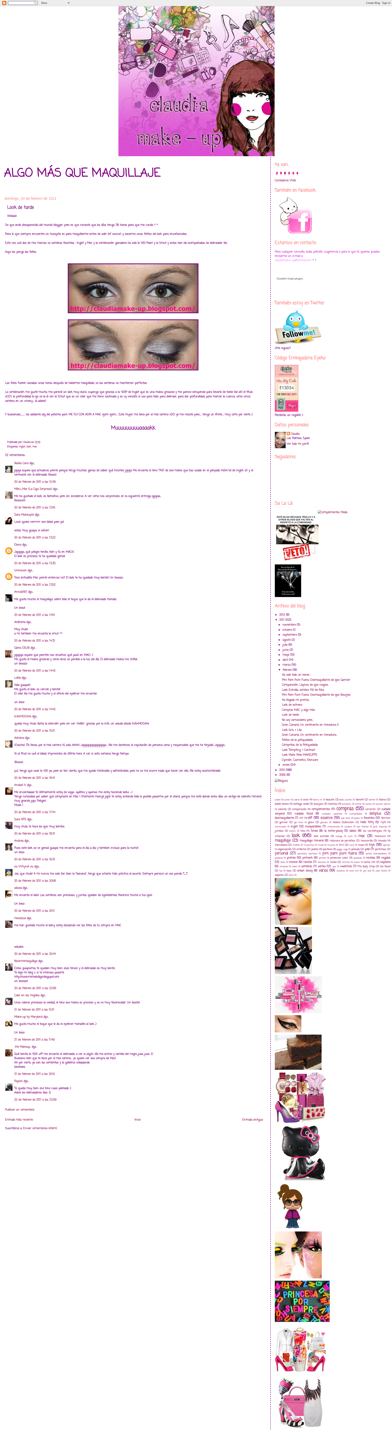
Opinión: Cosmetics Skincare (300, 760)
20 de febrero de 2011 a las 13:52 (35, 585)
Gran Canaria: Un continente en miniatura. (309, 735)
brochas (332, 804)
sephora (385, 862)
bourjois (318, 804)
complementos (321, 809)
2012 (282, 615)
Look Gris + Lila (292, 730)
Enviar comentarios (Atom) (40, 1128)
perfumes (380, 849)
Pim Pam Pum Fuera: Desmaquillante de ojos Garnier (316, 680)
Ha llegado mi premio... (296, 700)
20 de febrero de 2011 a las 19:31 (34, 859)
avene (296, 799)
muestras (309, 845)
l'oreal (314, 831)
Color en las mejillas (27, 995)
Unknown (20, 570)
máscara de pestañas (342, 841)
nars (351, 845)
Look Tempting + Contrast (298, 750)
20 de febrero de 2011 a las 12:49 (35, 482)
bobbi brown (282, 804)
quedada (357, 858)
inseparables (313, 827)
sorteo (321, 866)
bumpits (346, 804)
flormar (385, 818)
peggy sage (342, 849)
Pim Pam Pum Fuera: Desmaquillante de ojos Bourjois (316, 695)
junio (286, 650)
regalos (385, 858)
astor (287, 799)
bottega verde (301, 804)
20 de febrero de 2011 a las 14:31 (34, 641)
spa (334, 866)
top (280, 871)
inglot (22, 447)
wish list (354, 871)
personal (281, 853)
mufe (321, 845)
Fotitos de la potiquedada (297, 740)
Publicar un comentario (19, 1110)
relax (282, 862)
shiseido (284, 866)
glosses (324, 822)
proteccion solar (339, 858)
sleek (294, 866)
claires (368, 804)
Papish (18, 1081)
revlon (333, 862)
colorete (282, 809)
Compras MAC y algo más (298, 710)
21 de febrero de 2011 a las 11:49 (34, 1040)
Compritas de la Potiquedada (300, 745)
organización (285, 849)
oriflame (301, 849)
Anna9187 (20, 592)
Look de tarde (290, 715)
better (372, 799)
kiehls (292, 831)
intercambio (333, 826)
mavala (382, 841)
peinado (355, 849)
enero (287, 765)
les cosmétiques (372, 831)
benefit (360, 800)
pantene (327, 849)
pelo (367, 849)
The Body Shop (366, 866)
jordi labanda (380, 826)
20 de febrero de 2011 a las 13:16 (34, 508)
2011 (282, 620)
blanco (382, 800)
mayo (286, 655)
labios (353, 831)
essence (327, 817)
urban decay (305, 871)
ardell (278, 799)
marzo (287, 665)
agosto (287, 640)
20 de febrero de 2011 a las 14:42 (35, 671)
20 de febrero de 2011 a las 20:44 (35, 954)
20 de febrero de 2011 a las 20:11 (34, 911)
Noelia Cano (21, 463)
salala (357, 862)
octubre (288, 630)
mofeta (296, 845)
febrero (288, 670)
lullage (339, 836)
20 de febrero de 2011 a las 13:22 (35, 538)
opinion (386, 845)
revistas (322, 862)
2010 (282, 770)
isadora (348, 826)
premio (291, 858)
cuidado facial (304, 814)
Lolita (17, 678)
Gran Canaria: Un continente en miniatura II (310, 725)
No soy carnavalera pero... (297, 720)
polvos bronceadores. (376, 853)
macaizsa (20, 918)
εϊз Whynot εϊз (23, 867)
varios (323, 870)
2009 (283, 775)
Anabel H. (20, 785)
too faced (385, 866)
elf (310, 817)
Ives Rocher (362, 826)
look (29, 447)
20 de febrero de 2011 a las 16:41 (34, 778)
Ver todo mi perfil (298, 444)
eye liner (345, 818)
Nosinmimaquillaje (25, 961)
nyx (372, 844)
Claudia (295, 434)
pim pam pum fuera (339, 853)
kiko (303, 831)
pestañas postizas (307, 853)
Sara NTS (20, 819)
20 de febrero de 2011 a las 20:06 (35, 881)
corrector (370, 809)
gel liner (298, 822)
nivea (361, 845)
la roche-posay (333, 831)
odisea (18, 888)
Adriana (19, 738)
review (293, 862)
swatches (346, 866)
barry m (317, 799)
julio (285, 645)
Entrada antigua (252, 1120)
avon (305, 800)
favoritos (369, 818)
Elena (17, 545)
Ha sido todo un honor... (296, 675)
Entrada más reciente (19, 1120)
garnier (284, 822)
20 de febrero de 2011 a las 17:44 (34, 812)
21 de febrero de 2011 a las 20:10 (34, 1074)
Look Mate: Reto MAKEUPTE (299, 755)
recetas (370, 858)
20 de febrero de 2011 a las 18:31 (34, 834)
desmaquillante (284, 818)
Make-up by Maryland (28, 1017)
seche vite (369, 862)
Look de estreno (292, 705)
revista (307, 862)
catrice (358, 804)
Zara (291, 875)
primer (322, 858)
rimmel (346, 862)
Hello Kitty (367, 822)
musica (331, 845)
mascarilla (367, 841)
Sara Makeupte (24, 515)
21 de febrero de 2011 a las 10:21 (34, 1010)
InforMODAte (22, 716)
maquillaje (283, 840)
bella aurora (345, 799)
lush (350, 836)
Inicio (138, 1120)
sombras (306, 866)
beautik (330, 800)
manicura (380, 836)
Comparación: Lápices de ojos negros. (305, 685)
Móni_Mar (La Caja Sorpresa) (33, 489)
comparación (299, 809)
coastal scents (383, 804)
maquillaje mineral (312, 841)
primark (307, 858)
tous (289, 871)
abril (286, 660)
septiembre (290, 635)
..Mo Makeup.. (22, 1047)
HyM (383, 822)
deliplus (375, 813)
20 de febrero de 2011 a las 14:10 (34, 615)
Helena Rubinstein (343, 822)
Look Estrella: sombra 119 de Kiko (303, 690)
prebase (279, 858)
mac (34, 447)
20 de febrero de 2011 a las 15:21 (34, 731)
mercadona (281, 845)
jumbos (279, 831)
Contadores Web (285, 180)
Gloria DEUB (22, 648)
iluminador (280, 826)
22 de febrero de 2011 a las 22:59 (35, 1100)
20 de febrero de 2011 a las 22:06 (35, 988)
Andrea (18, 841)
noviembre (290, 625)
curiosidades (356, 814)
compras (345, 808)
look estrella (321, 836)
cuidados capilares (332, 814)
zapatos (279, 875)
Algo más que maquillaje (82, 173)
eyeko (357, 818)
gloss (311, 822)
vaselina (340, 871)
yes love (367, 871)
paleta (314, 849)
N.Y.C (341, 845)
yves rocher (381, 871)
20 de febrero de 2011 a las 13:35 (35, 563)
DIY (301, 818)
